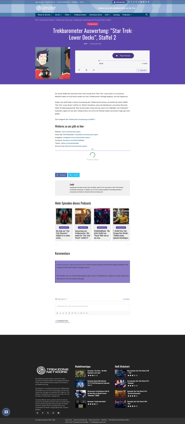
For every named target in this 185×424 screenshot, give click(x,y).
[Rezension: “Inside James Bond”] (80, 404)
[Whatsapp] (138, 2)
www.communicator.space (71, 132)
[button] (147, 15)
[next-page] (128, 244)
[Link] (81, 313)
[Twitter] (134, 2)
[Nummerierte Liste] (69, 313)
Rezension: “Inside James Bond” (97, 401)
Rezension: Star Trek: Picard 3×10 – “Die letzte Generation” (137, 392)
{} (84, 313)
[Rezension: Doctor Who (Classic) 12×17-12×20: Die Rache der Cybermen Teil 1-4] (80, 383)
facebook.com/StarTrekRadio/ (74, 140)
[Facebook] (131, 2)
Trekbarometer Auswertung (64, 20)
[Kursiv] (60, 313)
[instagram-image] (44, 349)
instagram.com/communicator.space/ (76, 137)
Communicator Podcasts (47, 20)
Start (36, 20)
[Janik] (62, 188)
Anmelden (126, 299)
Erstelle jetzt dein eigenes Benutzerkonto (71, 265)
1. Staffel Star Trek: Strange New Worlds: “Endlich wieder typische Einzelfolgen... (121, 234)
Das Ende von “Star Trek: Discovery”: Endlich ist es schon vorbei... (63, 234)
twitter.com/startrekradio (70, 143)
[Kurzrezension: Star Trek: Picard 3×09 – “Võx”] (120, 373)
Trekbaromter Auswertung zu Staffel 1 (81, 119)
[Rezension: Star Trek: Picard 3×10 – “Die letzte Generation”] (120, 394)
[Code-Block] (78, 313)
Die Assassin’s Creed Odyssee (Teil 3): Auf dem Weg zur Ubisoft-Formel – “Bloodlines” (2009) (98, 393)
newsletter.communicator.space (86, 135)
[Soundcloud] (146, 2)
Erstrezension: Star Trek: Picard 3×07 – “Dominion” (138, 382)
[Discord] (148, 2)
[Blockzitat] (75, 313)
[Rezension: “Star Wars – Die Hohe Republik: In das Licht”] (80, 373)
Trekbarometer (92, 24)
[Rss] (129, 2)
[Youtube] (143, 2)
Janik (85, 43)
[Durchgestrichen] (66, 313)
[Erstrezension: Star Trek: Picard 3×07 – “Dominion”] (120, 383)
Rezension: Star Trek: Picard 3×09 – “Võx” (137, 402)
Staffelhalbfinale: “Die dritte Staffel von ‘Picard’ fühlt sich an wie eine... (102, 234)
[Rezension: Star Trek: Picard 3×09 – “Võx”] (120, 404)
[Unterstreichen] (63, 313)
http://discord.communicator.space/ (74, 146)
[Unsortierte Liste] (72, 313)
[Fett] (57, 313)
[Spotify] (141, 2)
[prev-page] (56, 244)
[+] (87, 313)
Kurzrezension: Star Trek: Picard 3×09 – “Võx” (138, 372)
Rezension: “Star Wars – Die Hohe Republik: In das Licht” (97, 372)
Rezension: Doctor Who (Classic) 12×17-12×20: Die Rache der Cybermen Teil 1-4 (98, 383)
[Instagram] (136, 2)
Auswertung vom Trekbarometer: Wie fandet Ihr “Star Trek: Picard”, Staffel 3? (82, 234)
